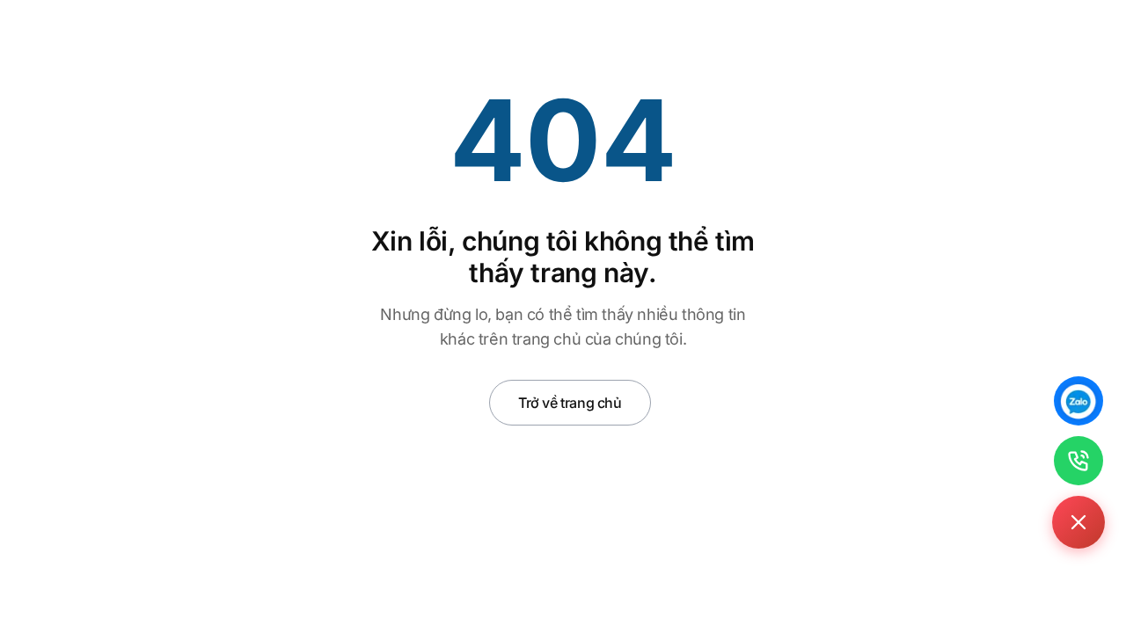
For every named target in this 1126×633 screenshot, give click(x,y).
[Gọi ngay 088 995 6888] (1078, 460)
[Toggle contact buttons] (1078, 522)
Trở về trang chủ (570, 402)
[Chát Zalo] (1078, 401)
